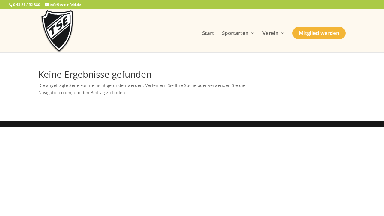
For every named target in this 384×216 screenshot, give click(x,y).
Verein (270, 33)
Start (208, 33)
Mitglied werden (319, 33)
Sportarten (235, 33)
